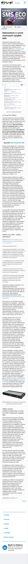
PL (16, 3)
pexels (16, 498)
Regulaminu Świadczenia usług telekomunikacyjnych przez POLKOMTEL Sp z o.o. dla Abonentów (13, 241)
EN (18, 3)
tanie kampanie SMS (17, 143)
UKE (15, 174)
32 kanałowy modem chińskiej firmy (15, 378)
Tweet (24, 501)
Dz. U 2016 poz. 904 (17, 48)
